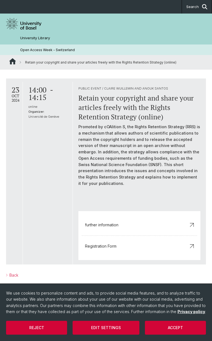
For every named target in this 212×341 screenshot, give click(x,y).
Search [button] (192, 6)
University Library (35, 38)
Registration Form (100, 246)
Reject (36, 327)
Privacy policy (191, 311)
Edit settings (106, 327)
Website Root (12, 61)
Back (13, 275)
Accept (175, 327)
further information (101, 224)
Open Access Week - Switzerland (47, 50)
